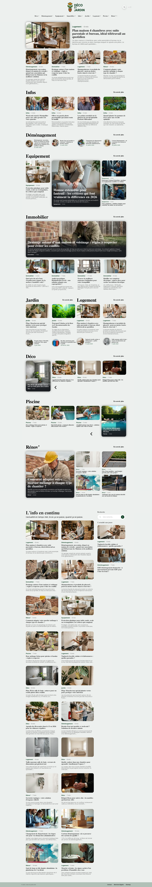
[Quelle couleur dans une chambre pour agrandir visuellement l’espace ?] (89, 368)
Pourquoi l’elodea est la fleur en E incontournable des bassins (62, 325)
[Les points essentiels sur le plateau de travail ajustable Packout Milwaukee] (89, 103)
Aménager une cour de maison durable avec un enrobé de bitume (113, 495)
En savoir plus (118, 92)
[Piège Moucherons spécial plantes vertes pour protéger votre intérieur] (37, 311)
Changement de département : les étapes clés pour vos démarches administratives (93, 142)
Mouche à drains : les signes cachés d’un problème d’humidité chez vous (76, 869)
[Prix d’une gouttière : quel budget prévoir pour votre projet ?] (114, 459)
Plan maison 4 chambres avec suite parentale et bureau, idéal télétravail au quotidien (98, 33)
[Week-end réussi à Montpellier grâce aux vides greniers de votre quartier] (37, 103)
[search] (124, 7)
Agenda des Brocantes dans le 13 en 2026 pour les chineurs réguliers (63, 380)
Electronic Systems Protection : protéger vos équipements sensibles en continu (114, 181)
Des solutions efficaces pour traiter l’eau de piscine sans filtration (111, 430)
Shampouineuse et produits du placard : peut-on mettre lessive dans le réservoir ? (89, 71)
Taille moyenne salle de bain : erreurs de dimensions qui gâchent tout (119, 340)
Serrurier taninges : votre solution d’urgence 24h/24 (86, 472)
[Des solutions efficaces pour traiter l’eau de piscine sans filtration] (114, 421)
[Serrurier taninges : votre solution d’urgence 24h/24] (88, 459)
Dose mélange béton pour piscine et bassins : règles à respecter (36, 425)
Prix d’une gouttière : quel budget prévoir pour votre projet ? (112, 472)
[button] (55, 387)
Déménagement (31, 66)
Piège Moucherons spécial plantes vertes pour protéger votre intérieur (36, 325)
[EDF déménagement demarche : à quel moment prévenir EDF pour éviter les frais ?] (111, 555)
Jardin (32, 300)
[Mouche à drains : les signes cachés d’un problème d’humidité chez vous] (77, 853)
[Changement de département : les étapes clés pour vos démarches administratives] (81, 142)
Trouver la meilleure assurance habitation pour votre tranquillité (87, 280)
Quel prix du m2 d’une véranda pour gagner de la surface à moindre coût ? (36, 280)
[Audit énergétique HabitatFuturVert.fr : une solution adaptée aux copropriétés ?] (63, 266)
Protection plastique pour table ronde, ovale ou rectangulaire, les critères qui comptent (37, 190)
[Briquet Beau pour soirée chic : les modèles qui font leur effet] (114, 368)
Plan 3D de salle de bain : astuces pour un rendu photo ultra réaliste (38, 385)
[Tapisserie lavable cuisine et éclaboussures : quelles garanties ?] (80, 341)
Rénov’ (105, 66)
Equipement (38, 156)
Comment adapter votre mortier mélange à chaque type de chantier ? (113, 71)
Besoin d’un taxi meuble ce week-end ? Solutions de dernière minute (67, 142)
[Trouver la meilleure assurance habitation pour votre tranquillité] (89, 266)
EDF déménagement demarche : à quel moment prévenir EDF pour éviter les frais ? (110, 569)
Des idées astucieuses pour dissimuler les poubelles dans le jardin (68, 342)
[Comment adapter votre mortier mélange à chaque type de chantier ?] (114, 57)
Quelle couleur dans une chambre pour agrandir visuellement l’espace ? (89, 380)
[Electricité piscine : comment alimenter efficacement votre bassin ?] (63, 413)
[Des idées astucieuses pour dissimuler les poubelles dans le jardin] (55, 342)
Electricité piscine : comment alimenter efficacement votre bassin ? (62, 425)
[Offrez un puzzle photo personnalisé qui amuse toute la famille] (63, 103)
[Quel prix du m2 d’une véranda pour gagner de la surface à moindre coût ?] (37, 266)
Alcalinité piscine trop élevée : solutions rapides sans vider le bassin (87, 425)
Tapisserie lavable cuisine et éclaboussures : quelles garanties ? (92, 340)
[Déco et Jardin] (76, 7)
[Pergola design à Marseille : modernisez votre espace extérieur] (29, 342)
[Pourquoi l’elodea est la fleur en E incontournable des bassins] (63, 311)
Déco (31, 356)
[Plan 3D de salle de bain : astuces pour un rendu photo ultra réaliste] (38, 376)
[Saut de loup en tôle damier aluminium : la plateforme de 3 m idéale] (88, 483)
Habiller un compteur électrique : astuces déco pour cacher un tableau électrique (114, 280)
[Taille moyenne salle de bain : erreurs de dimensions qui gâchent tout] (106, 341)
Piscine (33, 401)
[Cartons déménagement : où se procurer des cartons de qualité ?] (107, 142)
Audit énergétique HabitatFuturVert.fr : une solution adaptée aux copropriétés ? (61, 281)
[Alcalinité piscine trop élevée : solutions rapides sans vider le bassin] (88, 413)
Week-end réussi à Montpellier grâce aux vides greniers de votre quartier (37, 117)
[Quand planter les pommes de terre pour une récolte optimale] (114, 103)
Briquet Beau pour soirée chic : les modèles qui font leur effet (113, 380)
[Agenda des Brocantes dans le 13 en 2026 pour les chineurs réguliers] (64, 368)
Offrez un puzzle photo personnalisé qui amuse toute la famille (62, 117)
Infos (31, 92)
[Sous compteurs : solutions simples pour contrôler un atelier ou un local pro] (114, 192)
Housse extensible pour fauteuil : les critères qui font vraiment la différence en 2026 (75, 193)
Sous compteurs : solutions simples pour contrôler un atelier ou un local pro (114, 204)
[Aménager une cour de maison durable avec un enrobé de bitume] (114, 483)
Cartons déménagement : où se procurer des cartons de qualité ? (119, 142)
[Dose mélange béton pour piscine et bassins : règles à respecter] (37, 413)
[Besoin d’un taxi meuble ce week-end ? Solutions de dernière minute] (55, 142)
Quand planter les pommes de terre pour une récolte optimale (114, 117)
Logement (76, 27)
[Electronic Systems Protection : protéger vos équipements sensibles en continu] (114, 168)
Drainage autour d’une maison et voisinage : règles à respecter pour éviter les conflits (63, 72)
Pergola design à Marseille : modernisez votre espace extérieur (41, 342)
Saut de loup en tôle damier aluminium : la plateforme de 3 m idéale (88, 495)
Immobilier (56, 66)
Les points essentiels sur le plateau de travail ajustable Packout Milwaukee (87, 117)
